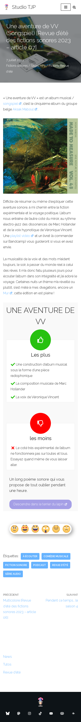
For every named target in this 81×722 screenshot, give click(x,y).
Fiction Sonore (16, 565)
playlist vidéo (20, 236)
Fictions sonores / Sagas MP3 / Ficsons (32, 65)
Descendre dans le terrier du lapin (39, 504)
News (7, 657)
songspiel (10, 104)
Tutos (7, 664)
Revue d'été (60, 565)
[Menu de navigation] (66, 7)
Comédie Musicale (56, 556)
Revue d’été (12, 672)
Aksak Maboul (23, 109)
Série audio (13, 573)
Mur (6, 293)
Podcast (39, 565)
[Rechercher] (74, 7)
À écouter (30, 556)
